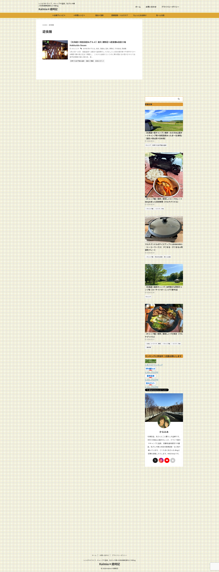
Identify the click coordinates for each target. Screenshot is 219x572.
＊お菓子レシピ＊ (58, 15)
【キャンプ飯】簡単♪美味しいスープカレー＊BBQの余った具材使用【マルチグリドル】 (163, 200)
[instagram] (161, 460)
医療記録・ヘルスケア (119, 15)
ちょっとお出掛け (140, 15)
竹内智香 (118, 48)
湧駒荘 (111, 48)
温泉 (106, 48)
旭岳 (97, 48)
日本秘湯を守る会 (89, 48)
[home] (172, 460)
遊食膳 (124, 48)
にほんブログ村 (151, 372)
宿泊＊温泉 (99, 15)
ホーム (138, 6)
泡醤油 (102, 48)
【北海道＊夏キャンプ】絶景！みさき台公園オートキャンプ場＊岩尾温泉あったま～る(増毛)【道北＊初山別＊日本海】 (163, 135)
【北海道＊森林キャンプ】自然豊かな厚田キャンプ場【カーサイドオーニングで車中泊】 (163, 288)
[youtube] (166, 460)
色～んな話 (160, 15)
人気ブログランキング (154, 365)
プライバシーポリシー (170, 6)
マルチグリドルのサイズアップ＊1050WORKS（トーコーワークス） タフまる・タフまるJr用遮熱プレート (164, 247)
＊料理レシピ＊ (79, 15)
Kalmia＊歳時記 (48, 9)
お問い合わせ (151, 6)
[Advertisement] (164, 57)
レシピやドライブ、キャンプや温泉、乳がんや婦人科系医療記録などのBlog (109, 560)
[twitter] (155, 460)
